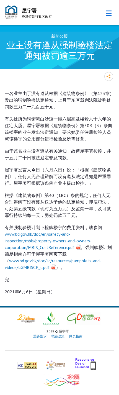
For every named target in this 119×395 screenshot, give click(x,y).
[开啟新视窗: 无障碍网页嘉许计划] (55, 363)
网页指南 (75, 336)
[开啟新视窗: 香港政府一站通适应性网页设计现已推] (86, 363)
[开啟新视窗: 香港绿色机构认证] (83, 318)
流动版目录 (108, 13)
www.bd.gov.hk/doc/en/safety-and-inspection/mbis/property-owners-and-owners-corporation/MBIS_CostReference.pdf (48, 240)
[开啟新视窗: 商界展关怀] (26, 318)
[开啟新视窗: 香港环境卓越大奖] (51, 318)
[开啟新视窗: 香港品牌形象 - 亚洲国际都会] (61, 380)
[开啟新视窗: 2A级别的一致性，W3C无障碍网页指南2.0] (27, 363)
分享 (108, 76)
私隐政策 (57, 336)
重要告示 (39, 336)
